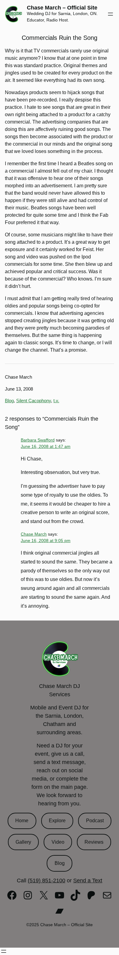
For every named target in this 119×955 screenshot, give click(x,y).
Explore (57, 820)
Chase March (34, 534)
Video (58, 842)
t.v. (56, 400)
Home (21, 820)
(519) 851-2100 (46, 880)
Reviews (94, 842)
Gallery (23, 842)
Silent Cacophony (33, 400)
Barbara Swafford (38, 439)
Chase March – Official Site (62, 8)
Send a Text (87, 880)
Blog (9, 400)
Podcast (95, 820)
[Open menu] (110, 14)
